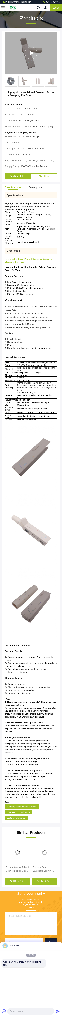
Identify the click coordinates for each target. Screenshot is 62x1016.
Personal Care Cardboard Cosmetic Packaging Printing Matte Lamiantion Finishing (43, 869)
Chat (56, 7)
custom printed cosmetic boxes (21, 806)
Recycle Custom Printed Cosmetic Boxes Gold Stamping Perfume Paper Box (17, 869)
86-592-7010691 (52, 2)
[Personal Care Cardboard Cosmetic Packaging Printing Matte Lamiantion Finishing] (44, 852)
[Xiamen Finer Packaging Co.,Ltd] (13, 7)
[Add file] (4, 1011)
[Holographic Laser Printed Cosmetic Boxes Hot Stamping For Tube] (31, 53)
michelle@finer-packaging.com (18, 2)
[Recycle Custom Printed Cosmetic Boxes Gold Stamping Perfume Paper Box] (17, 852)
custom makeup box (16, 818)
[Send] (57, 1011)
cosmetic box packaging (18, 812)
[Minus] (58, 945)
